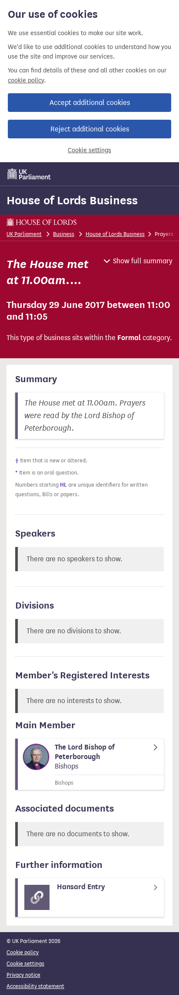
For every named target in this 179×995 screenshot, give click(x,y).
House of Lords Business (72, 200)
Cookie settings (89, 150)
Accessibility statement (35, 986)
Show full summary (142, 261)
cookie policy (26, 80)
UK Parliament (24, 234)
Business (63, 234)
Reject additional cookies (89, 129)
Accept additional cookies (90, 102)
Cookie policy (23, 952)
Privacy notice (23, 975)
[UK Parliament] (29, 173)
